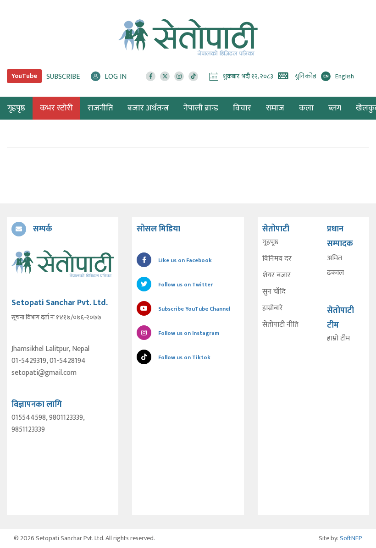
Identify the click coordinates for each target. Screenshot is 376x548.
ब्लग (334, 108)
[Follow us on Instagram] (179, 76)
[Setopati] (62, 263)
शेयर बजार (276, 275)
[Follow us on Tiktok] (193, 76)
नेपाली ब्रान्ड (200, 108)
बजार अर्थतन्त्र (148, 108)
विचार (242, 108)
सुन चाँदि (274, 292)
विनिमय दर (277, 259)
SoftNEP (351, 538)
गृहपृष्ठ (270, 242)
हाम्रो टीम (338, 339)
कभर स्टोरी (56, 108)
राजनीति (100, 108)
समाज (275, 108)
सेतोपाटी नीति (280, 325)
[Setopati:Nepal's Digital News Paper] (188, 37)
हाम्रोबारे (272, 308)
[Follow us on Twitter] (165, 76)
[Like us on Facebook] (150, 76)
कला (306, 108)
